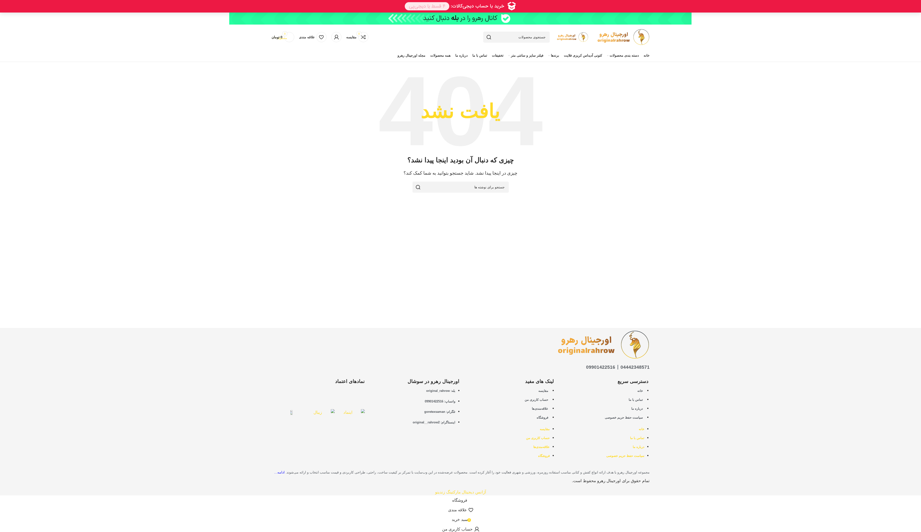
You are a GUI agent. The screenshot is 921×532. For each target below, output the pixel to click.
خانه (640, 391)
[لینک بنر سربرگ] (460, 19)
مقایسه (543, 391)
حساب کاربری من (536, 399)
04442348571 (635, 367)
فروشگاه (542, 417)
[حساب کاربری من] (336, 37)
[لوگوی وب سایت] (619, 36)
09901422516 (600, 367)
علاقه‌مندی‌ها (540, 408)
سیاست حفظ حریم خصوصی (624, 417)
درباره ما (637, 408)
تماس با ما (636, 399)
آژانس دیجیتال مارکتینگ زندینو (460, 492)
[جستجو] (488, 37)
